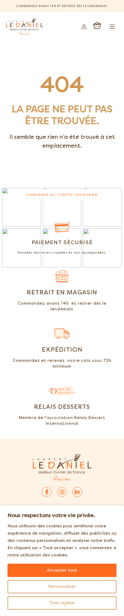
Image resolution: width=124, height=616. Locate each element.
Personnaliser (62, 586)
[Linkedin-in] (77, 492)
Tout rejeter (62, 602)
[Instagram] (62, 492)
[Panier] (97, 25)
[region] (62, 560)
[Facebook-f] (46, 492)
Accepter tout (62, 570)
